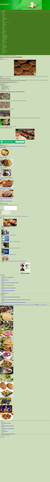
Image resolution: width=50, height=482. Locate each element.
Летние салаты (4, 36)
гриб (3, 304)
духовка (5, 304)
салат (36, 304)
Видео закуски (4, 47)
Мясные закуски (5, 45)
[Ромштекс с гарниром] (6, 166)
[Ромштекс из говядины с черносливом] (5, 176)
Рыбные (4, 21)
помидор (33, 304)
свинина (39, 304)
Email (1, 212)
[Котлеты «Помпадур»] (6, 389)
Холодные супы (5, 18)
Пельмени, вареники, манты (6, 22)
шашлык (45, 304)
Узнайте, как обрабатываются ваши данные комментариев (21, 216)
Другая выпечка (5, 42)
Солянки (4, 15)
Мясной (4, 33)
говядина (2, 304)
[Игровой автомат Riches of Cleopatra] (6, 412)
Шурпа (3, 16)
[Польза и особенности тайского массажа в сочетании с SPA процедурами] (5, 247)
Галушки (4, 29)
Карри (3, 30)
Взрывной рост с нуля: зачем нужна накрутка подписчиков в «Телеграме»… (11, 241)
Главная (1, 55)
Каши (3, 28)
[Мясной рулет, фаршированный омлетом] (6, 351)
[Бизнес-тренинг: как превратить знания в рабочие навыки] (5, 234)
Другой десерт (4, 44)
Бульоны (4, 17)
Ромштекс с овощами (3, 157)
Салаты (2, 32)
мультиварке (23, 304)
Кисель (3, 48)
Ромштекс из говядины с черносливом (6, 177)
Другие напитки (5, 50)
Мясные (5, 55)
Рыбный (4, 34)
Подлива (4, 31)
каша (8, 304)
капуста (7, 304)
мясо (25, 304)
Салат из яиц (4, 38)
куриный (7, 144)
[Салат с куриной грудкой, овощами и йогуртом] (6, 328)
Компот (4, 49)
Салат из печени (5, 37)
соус (40, 304)
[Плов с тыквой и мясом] (6, 320)
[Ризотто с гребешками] (6, 343)
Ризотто (4, 25)
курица (19, 304)
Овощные (4, 23)
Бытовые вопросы (5, 51)
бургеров (1, 144)
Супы (3, 12)
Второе (2, 20)
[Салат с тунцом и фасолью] (6, 366)
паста (30, 304)
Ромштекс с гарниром (3, 167)
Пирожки (4, 41)
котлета (5, 144)
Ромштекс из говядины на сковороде (6, 198)
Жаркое (4, 26)
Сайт (0, 213)
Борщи (3, 13)
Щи (3, 14)
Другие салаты (4, 39)
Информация (4, 11)
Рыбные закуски (5, 46)
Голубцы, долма (5, 24)
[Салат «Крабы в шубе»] (6, 374)
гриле (3, 144)
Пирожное (4, 40)
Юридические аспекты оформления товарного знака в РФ (8, 254)
